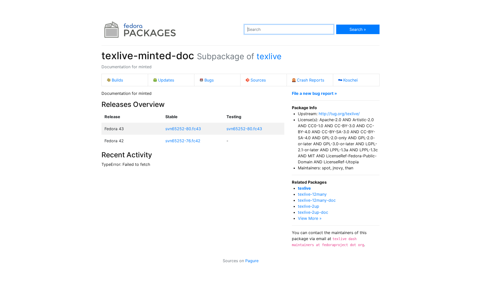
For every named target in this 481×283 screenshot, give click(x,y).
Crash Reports (310, 80)
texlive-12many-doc (317, 200)
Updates (166, 80)
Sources (258, 80)
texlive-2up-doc (313, 212)
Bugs (209, 80)
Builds (117, 80)
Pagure (252, 260)
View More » (310, 218)
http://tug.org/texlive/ (339, 113)
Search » (357, 29)
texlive (269, 56)
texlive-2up (308, 206)
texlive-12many (312, 194)
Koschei (350, 80)
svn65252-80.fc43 (183, 128)
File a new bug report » (314, 93)
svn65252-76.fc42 (182, 140)
